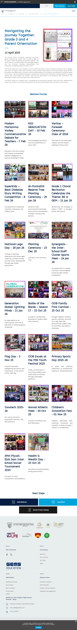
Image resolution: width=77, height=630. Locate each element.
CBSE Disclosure (59, 6)
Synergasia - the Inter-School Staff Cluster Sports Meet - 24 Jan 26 (60, 253)
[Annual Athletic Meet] (38, 393)
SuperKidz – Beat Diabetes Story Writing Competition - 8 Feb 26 (15, 193)
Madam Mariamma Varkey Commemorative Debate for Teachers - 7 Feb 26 (15, 134)
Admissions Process (11, 582)
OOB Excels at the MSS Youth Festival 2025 (37, 360)
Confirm (38, 627)
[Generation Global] (15, 289)
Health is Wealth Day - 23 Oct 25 (36, 459)
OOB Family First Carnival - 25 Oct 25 (61, 307)
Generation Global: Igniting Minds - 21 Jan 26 (15, 309)
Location (61, 502)
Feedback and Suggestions (48, 591)
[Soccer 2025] (15, 441)
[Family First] (62, 289)
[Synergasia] (62, 230)
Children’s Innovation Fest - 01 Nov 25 (62, 411)
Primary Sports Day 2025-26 (61, 358)
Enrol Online (71, 6)
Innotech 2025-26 (14, 409)
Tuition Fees (9, 591)
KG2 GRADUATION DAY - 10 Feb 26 (37, 129)
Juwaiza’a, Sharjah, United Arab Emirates (22, 604)
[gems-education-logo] (13, 566)
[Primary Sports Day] (62, 342)
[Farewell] (62, 109)
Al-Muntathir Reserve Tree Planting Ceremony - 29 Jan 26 (37, 193)
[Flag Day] (15, 342)
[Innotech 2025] (15, 393)
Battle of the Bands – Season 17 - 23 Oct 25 (38, 307)
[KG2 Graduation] (38, 109)
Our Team (43, 560)
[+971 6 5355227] (7, 613)
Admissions (22, 502)
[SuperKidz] (15, 172)
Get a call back (10, 588)
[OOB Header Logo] (8, 11)
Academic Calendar (45, 582)
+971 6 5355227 (14, 611)
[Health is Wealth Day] (38, 441)
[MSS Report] (38, 342)
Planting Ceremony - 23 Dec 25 (37, 247)
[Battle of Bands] (38, 289)
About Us (42, 554)
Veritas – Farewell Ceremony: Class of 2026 (60, 129)
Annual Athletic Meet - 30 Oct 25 (38, 411)
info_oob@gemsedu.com (17, 607)
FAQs (41, 563)
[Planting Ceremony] (38, 230)
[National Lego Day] (15, 230)
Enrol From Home (41, 510)
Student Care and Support (47, 588)
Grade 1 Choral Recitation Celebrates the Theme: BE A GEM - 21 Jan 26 (62, 193)
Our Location (44, 557)
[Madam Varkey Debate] (15, 109)
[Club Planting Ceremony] (38, 172)
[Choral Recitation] (62, 172)
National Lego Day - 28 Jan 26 (14, 245)
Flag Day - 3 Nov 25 (12, 358)
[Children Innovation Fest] (62, 393)
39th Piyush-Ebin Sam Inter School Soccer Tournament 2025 (14, 463)
